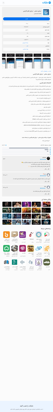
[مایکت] (46, 4)
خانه (50, 71)
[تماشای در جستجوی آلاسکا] (26, 211)
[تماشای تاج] (7, 205)
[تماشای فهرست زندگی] (36, 222)
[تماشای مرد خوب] (16, 217)
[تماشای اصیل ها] (46, 211)
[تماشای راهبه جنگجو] (26, 205)
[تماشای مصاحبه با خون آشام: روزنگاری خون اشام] (36, 205)
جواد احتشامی (25, 49)
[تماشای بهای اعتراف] (26, 217)
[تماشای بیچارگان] (16, 205)
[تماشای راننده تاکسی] (36, 211)
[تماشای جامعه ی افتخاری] (7, 211)
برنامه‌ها (45, 71)
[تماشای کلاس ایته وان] (46, 205)
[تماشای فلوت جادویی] (46, 222)
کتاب (27, 46)
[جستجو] (3, 2)
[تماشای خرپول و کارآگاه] (16, 222)
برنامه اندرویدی (25, 43)
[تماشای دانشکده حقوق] (7, 222)
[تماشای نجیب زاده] (26, 222)
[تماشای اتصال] (36, 217)
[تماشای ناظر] (16, 211)
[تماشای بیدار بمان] (7, 217)
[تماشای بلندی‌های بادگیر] (46, 217)
